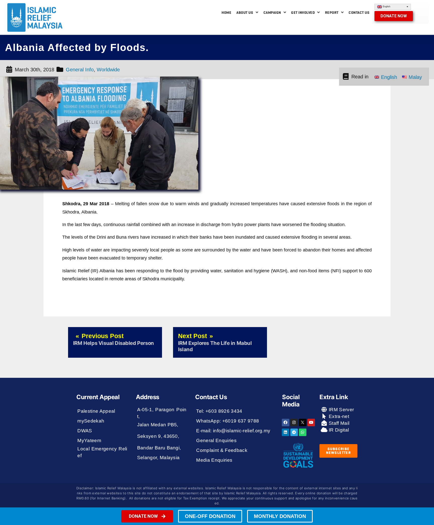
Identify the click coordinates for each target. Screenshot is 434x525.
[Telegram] (294, 432)
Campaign (272, 12)
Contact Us (359, 12)
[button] (393, 16)
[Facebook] (285, 422)
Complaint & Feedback (221, 450)
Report (332, 12)
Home (226, 12)
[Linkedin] (285, 432)
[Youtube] (311, 422)
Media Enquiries (214, 460)
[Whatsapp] (302, 432)
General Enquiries (216, 440)
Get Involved (303, 12)
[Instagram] (294, 422)
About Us (244, 12)
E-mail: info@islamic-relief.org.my (233, 430)
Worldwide (108, 69)
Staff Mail (339, 423)
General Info (80, 69)
